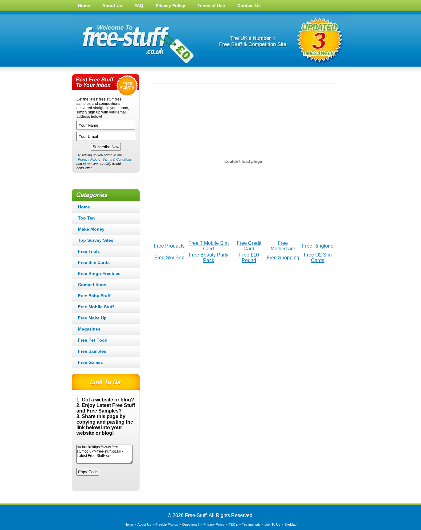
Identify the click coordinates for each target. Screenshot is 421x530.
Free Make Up (92, 317)
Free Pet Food (93, 340)
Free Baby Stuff (94, 295)
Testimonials (251, 524)
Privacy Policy (170, 5)
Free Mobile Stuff (96, 306)
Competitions (92, 284)
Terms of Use (211, 5)
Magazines (89, 329)
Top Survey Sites (95, 240)
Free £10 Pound (249, 257)
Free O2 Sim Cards (318, 257)
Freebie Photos (166, 524)
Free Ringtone (317, 246)
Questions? (190, 524)
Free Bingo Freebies (99, 273)
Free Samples (92, 351)
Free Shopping (283, 257)
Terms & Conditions (117, 159)
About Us (112, 5)
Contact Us (249, 5)
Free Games (90, 362)
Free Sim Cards (94, 262)
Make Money (91, 229)
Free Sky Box (169, 257)
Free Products (169, 246)
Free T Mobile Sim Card (208, 245)
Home (84, 5)
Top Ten (86, 218)
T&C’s (233, 524)
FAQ (138, 5)
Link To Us (272, 524)
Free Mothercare (283, 245)
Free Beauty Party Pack (208, 257)
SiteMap (290, 524)
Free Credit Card (249, 245)
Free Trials (89, 251)
